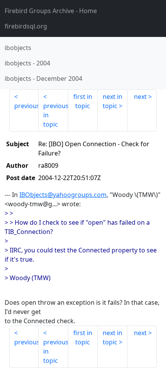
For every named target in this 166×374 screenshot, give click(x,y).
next (140, 96)
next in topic (112, 101)
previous (26, 106)
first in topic (82, 101)
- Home (51, 11)
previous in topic (55, 115)
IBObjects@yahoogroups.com (63, 194)
